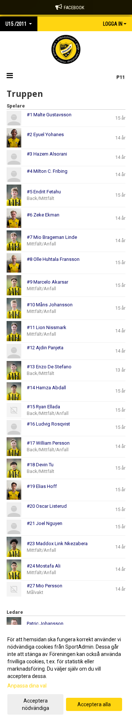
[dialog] (66, 673)
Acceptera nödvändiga (35, 704)
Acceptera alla (94, 704)
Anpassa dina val (27, 686)
